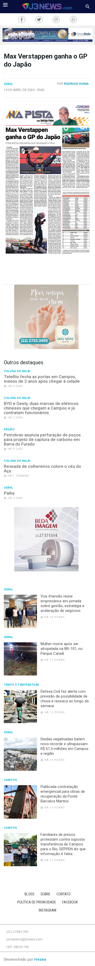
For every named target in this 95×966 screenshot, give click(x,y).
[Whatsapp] (73, 19)
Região (9, 429)
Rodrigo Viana (76, 84)
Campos (10, 780)
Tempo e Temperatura (21, 684)
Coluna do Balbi (17, 371)
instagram (47, 910)
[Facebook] (21, 19)
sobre (45, 894)
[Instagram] (56, 19)
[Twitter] (39, 19)
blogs (29, 894)
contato (63, 894)
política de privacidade (36, 902)
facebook (70, 902)
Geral (8, 84)
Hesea (40, 959)
